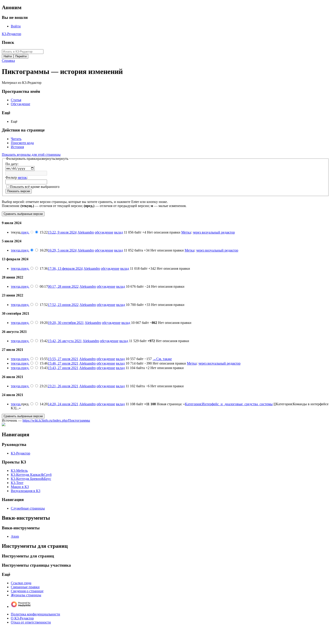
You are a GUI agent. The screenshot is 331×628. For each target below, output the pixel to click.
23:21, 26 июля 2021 (63, 386)
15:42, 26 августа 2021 (65, 341)
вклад (118, 232)
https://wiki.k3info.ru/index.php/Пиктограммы (56, 420)
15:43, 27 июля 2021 (63, 368)
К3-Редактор (11, 34)
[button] (37, 159)
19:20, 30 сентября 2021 (66, 323)
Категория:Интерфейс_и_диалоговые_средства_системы (229, 404)
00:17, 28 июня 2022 (63, 286)
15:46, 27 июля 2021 (63, 363)
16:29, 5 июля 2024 (62, 250)
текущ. (16, 250)
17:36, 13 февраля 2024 (65, 268)
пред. (25, 232)
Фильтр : (16, 177)
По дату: (11, 164)
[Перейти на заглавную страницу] (3, 425)
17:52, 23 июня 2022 (63, 305)
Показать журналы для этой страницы (31, 154)
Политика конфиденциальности (35, 614)
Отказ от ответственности (31, 622)
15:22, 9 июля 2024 (62, 232)
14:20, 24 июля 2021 (63, 404)
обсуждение (104, 232)
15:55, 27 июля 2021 (63, 359)
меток (22, 177)
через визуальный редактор (214, 232)
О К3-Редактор (22, 618)
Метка (186, 232)
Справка (8, 60)
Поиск (8, 42)
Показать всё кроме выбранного (34, 187)
